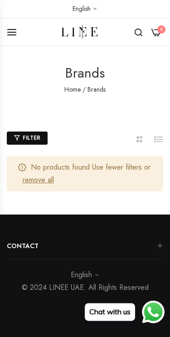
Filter (31, 138)
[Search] (138, 31)
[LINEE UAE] (85, 32)
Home (72, 89)
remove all (38, 180)
